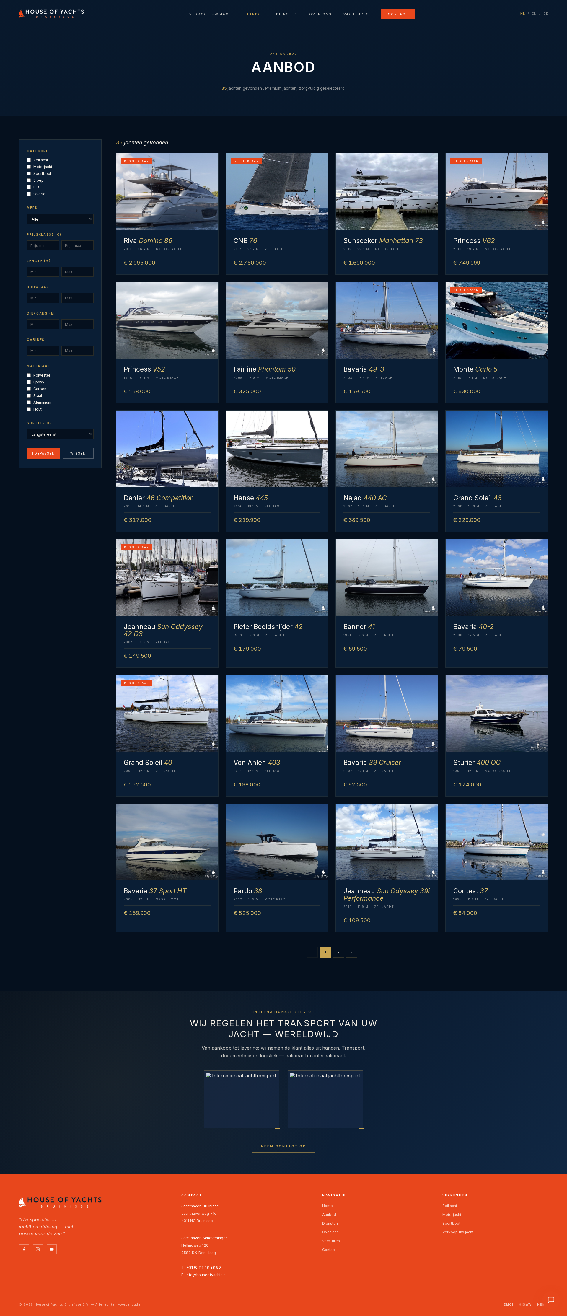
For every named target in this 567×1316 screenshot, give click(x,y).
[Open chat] (551, 1300)
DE (545, 14)
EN (534, 14)
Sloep (38, 180)
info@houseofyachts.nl (206, 1275)
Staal (37, 395)
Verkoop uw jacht (211, 14)
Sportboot (42, 173)
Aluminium (42, 402)
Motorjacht (42, 166)
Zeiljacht (40, 160)
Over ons (320, 14)
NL (522, 14)
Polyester (41, 375)
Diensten (286, 14)
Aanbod (255, 14)
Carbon (39, 389)
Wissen (78, 453)
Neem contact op (283, 1146)
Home (327, 1205)
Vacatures (356, 14)
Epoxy (38, 382)
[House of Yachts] (51, 13)
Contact (398, 14)
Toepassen (43, 453)
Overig (39, 194)
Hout (37, 409)
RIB (36, 187)
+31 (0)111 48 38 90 (203, 1267)
